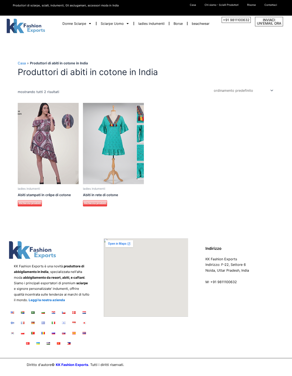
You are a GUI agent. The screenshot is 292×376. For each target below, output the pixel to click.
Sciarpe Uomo (112, 23)
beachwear (200, 23)
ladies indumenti (151, 23)
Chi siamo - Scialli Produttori (222, 4)
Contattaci (270, 4)
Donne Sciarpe (74, 23)
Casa (193, 4)
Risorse (251, 4)
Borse (178, 23)
